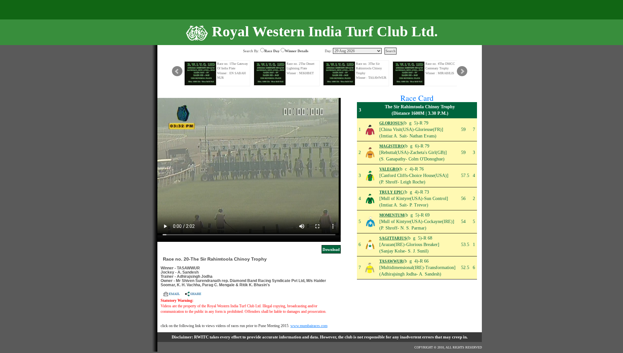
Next (462, 71)
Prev (177, 71)
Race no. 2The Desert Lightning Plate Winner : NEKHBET (300, 68)
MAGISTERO (391, 146)
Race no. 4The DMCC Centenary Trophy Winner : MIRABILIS (440, 68)
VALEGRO (388, 169)
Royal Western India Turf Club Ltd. (325, 31)
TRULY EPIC (391, 192)
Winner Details (296, 51)
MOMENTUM (391, 215)
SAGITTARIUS (393, 238)
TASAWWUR (391, 261)
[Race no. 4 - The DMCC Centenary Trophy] (409, 73)
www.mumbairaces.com (308, 326)
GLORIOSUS (391, 123)
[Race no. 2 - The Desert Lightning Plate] (270, 73)
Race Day (272, 51)
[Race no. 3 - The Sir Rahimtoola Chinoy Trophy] (339, 73)
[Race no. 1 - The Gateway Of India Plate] (200, 73)
